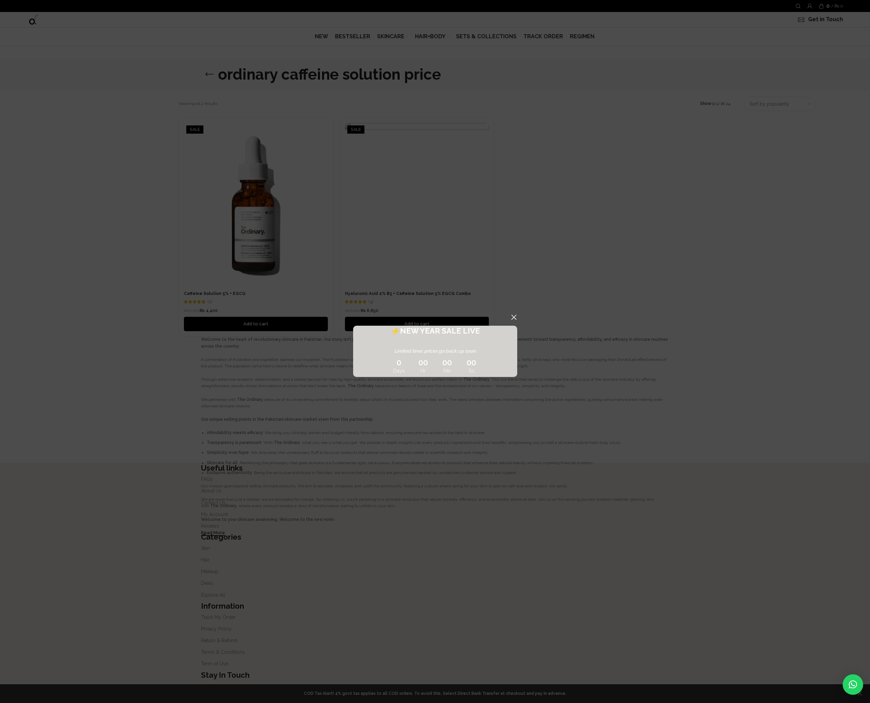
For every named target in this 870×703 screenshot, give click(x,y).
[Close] (513, 317)
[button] (853, 684)
